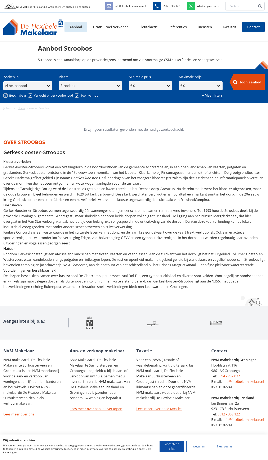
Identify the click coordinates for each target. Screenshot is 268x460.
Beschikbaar (17, 95)
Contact (253, 27)
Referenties (178, 27)
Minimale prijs (140, 77)
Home (21, 108)
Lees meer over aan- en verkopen (96, 408)
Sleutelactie (148, 27)
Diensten (205, 27)
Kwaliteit (229, 27)
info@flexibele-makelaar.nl (243, 381)
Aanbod (76, 27)
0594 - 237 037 (229, 376)
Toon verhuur (90, 95)
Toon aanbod (250, 82)
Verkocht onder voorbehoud (53, 95)
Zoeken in (11, 77)
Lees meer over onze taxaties (159, 408)
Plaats (63, 77)
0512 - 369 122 (229, 414)
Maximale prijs (190, 77)
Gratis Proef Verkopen (111, 27)
